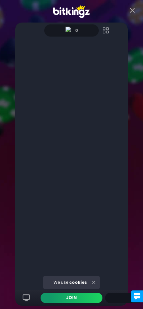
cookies (78, 282)
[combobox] (124, 298)
